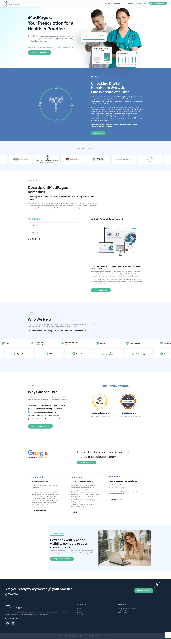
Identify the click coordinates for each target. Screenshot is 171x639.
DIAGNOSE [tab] (37, 219)
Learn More (98, 133)
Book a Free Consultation (39, 426)
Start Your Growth (144, 590)
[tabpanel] (117, 255)
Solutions (117, 3)
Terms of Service (106, 636)
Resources (130, 3)
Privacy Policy (96, 636)
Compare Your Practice (61, 559)
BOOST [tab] (35, 232)
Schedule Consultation (85, 462)
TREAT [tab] (35, 226)
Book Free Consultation (157, 3)
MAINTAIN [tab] (36, 239)
